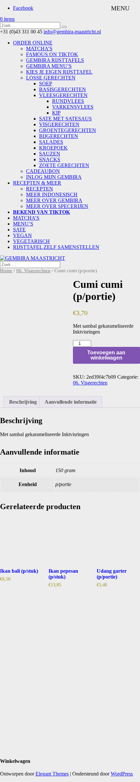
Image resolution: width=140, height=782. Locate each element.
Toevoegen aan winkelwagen (106, 355)
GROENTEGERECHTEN (67, 130)
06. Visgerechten (33, 270)
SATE (19, 229)
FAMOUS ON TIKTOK (52, 54)
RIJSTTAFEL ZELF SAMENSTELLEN (56, 247)
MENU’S (23, 223)
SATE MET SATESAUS (65, 118)
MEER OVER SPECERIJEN (57, 206)
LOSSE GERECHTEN (51, 77)
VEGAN (22, 235)
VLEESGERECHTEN (63, 95)
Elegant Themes (52, 773)
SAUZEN (49, 153)
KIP (56, 113)
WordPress (122, 773)
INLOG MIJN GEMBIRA (54, 177)
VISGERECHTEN (59, 124)
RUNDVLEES (68, 101)
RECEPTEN (39, 188)
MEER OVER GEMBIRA (54, 200)
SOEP (45, 83)
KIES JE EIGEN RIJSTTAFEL (59, 72)
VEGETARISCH (31, 241)
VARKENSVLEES (72, 107)
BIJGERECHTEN (58, 136)
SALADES (51, 142)
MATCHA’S (39, 48)
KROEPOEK (53, 148)
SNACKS (49, 159)
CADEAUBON (43, 171)
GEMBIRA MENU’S (49, 66)
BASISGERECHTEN (62, 89)
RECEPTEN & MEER (37, 183)
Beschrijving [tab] (23, 402)
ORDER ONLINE (32, 42)
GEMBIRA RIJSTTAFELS (55, 60)
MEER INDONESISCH (51, 194)
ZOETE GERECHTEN (64, 165)
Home (6, 270)
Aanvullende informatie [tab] (71, 402)
